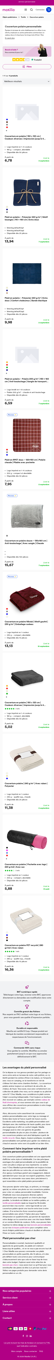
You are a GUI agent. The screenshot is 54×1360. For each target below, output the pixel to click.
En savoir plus (10, 38)
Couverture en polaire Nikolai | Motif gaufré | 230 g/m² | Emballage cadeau (26, 622)
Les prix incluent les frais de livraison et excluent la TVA (27, 1343)
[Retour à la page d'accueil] (8, 10)
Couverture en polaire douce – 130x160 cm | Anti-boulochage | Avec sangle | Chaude (26, 542)
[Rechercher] (31, 9)
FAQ (41, 1351)
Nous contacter (30, 1351)
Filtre (29, 66)
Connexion (40, 10)
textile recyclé (9, 1138)
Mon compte (16, 1351)
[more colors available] (7, 130)
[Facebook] (23, 1336)
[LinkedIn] (31, 1336)
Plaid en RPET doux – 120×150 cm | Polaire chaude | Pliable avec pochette (25, 461)
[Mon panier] (48, 9)
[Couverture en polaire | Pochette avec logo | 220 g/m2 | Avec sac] (27, 839)
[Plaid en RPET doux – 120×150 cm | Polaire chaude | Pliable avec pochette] (27, 434)
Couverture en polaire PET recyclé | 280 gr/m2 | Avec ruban (24, 946)
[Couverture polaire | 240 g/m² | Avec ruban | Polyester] (27, 758)
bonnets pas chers (10, 1265)
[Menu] (25, 9)
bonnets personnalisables (41, 1225)
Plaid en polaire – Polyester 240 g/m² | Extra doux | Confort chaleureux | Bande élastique (26, 299)
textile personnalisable (12, 1203)
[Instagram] (27, 1336)
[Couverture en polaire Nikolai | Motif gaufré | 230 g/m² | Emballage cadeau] (27, 596)
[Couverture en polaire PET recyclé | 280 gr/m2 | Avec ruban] (27, 920)
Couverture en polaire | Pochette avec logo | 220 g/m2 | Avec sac (26, 865)
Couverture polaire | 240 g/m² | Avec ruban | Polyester (26, 784)
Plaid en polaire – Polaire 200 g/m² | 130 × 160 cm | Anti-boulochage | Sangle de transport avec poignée (27, 380)
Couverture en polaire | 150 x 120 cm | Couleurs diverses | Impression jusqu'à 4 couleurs (24, 137)
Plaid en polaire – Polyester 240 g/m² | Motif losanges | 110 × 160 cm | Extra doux (26, 218)
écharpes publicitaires (21, 1228)
